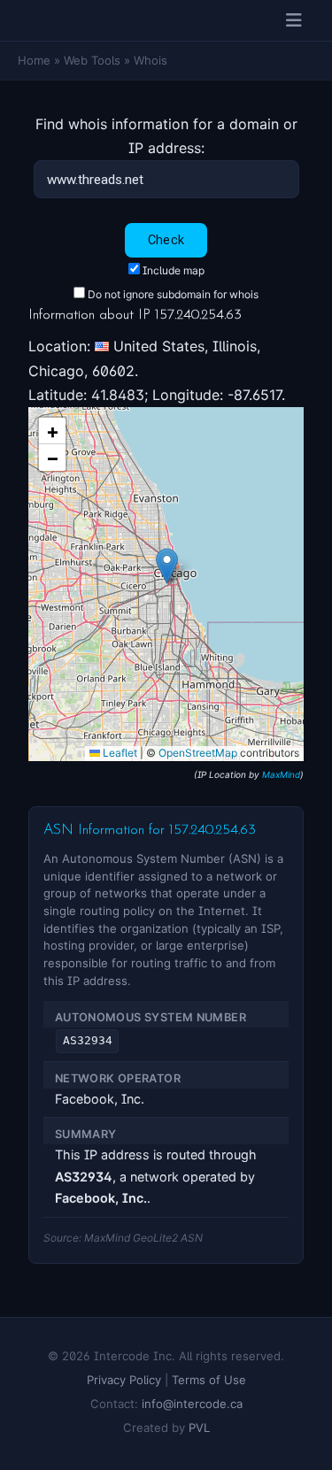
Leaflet (118, 752)
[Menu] (294, 20)
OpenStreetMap (197, 752)
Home (34, 60)
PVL (199, 1427)
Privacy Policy (124, 1380)
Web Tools (92, 60)
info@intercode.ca (192, 1404)
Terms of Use (209, 1380)
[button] (167, 566)
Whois (150, 60)
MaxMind (281, 774)
